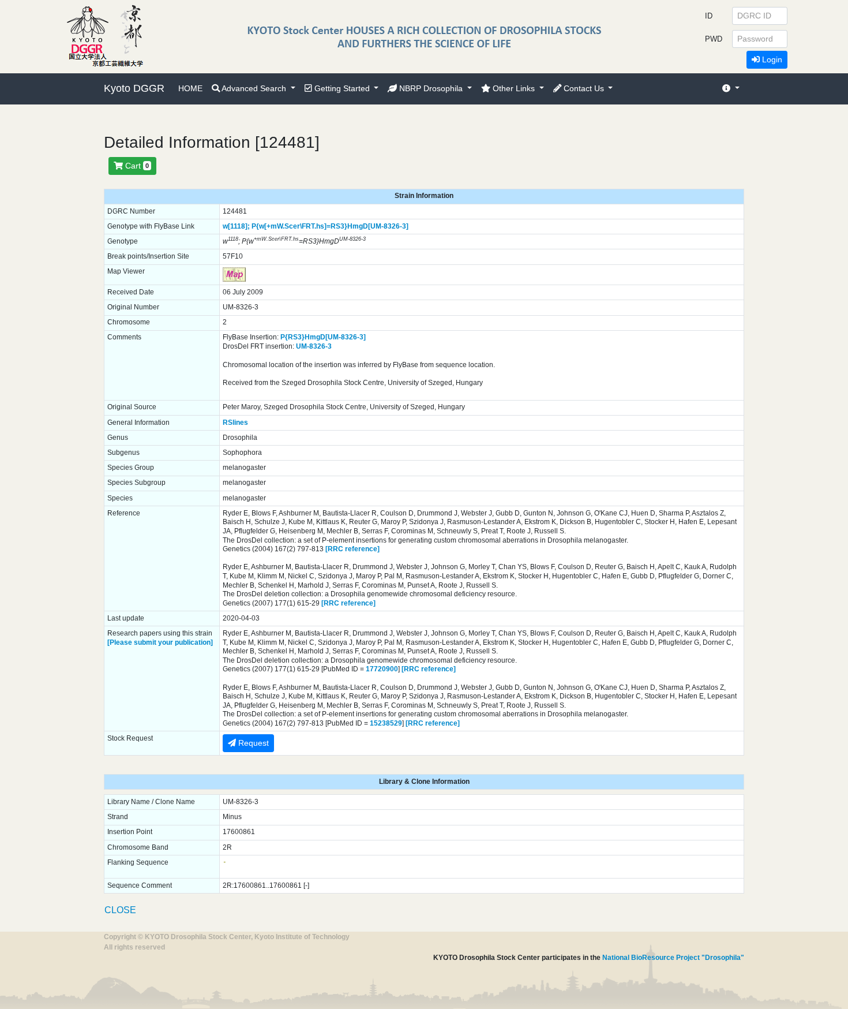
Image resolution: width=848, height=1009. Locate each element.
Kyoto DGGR (134, 88)
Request (252, 743)
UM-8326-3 (314, 346)
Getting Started (342, 88)
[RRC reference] (352, 549)
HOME (190, 88)
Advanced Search (254, 88)
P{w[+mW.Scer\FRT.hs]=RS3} (299, 226)
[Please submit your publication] (160, 642)
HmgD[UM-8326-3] (377, 226)
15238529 (386, 723)
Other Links (513, 88)
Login (771, 59)
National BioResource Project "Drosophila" (673, 958)
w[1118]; (236, 226)
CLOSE (120, 910)
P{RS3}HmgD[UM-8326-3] (323, 337)
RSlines (235, 422)
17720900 (382, 669)
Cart (136, 165)
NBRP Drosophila (431, 88)
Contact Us (583, 88)
